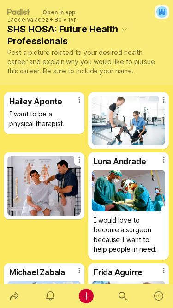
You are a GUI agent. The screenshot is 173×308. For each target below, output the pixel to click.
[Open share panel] (14, 296)
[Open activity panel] (50, 296)
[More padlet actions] (158, 296)
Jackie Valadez (27, 20)
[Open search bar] (122, 296)
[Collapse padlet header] (124, 29)
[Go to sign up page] (162, 12)
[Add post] (86, 296)
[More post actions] (73, 103)
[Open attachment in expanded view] (128, 120)
